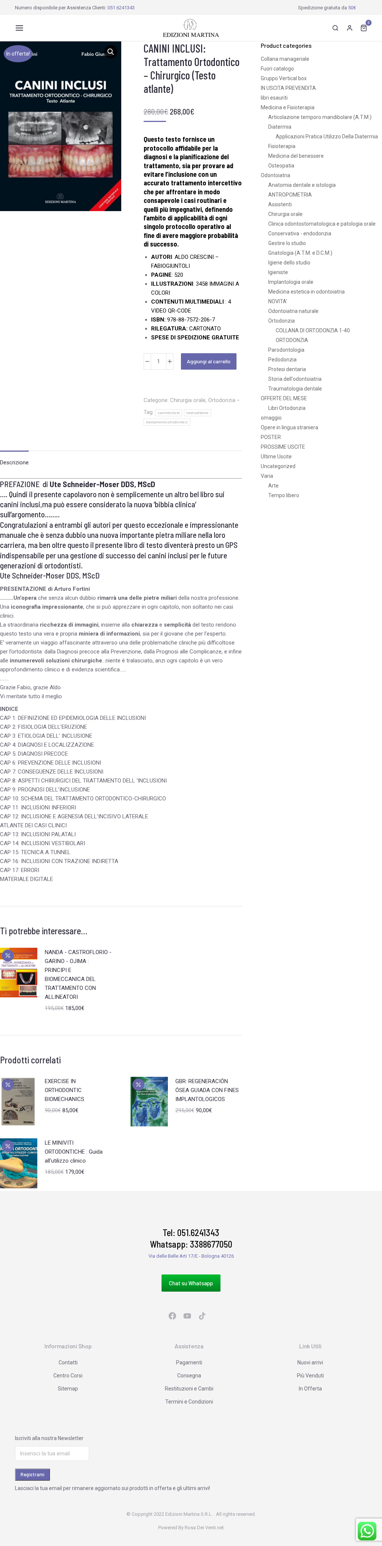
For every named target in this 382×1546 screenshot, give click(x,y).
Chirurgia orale (188, 400)
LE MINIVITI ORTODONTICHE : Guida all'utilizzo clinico (74, 1151)
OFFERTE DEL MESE (284, 398)
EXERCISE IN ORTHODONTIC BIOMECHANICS (64, 1090)
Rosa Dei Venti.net (204, 1527)
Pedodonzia (282, 360)
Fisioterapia (281, 146)
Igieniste (278, 272)
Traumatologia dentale (295, 389)
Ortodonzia (221, 400)
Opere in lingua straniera (289, 427)
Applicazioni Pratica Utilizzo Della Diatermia (327, 136)
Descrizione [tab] (14, 462)
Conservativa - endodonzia (299, 233)
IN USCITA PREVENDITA (288, 88)
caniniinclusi (169, 413)
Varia (267, 476)
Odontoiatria (275, 175)
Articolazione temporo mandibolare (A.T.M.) (320, 117)
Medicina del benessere (296, 156)
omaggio (271, 418)
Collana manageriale (285, 59)
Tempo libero (283, 495)
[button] (19, 28)
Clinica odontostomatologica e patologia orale (322, 224)
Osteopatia (281, 166)
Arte (273, 486)
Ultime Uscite (276, 457)
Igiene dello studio (289, 263)
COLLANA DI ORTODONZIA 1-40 (313, 330)
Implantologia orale (290, 282)
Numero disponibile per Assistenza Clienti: (75, 7)
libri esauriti (274, 98)
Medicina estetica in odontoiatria (306, 292)
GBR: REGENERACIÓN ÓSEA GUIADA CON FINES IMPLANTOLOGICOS (207, 1090)
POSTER (271, 437)
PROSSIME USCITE (283, 447)
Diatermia (279, 127)
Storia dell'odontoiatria (295, 379)
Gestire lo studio (287, 243)
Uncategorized (278, 466)
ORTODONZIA (292, 340)
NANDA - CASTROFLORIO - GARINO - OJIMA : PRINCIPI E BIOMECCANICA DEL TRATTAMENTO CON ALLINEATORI (78, 974)
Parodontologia (286, 350)
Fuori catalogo (277, 69)
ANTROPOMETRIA (290, 195)
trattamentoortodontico (167, 422)
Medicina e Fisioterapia (287, 107)
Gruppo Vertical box (284, 78)
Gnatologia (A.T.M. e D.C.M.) (300, 253)
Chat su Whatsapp (191, 1283)
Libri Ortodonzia (287, 408)
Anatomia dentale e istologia (302, 185)
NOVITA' (277, 301)
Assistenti (280, 204)
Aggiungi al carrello (209, 361)
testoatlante (198, 413)
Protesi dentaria (287, 369)
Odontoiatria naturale (293, 311)
